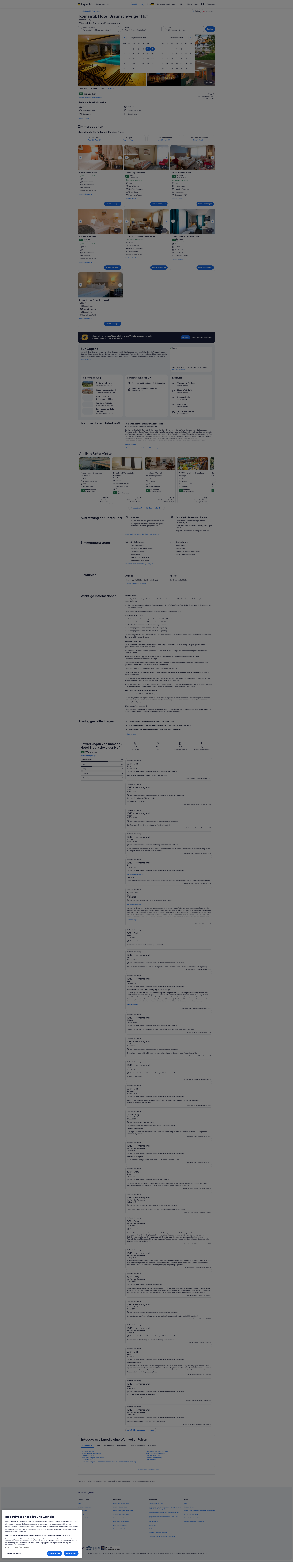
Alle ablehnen (54, 1553)
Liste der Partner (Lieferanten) (17, 1547)
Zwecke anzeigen (13, 1553)
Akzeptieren (71, 1553)
